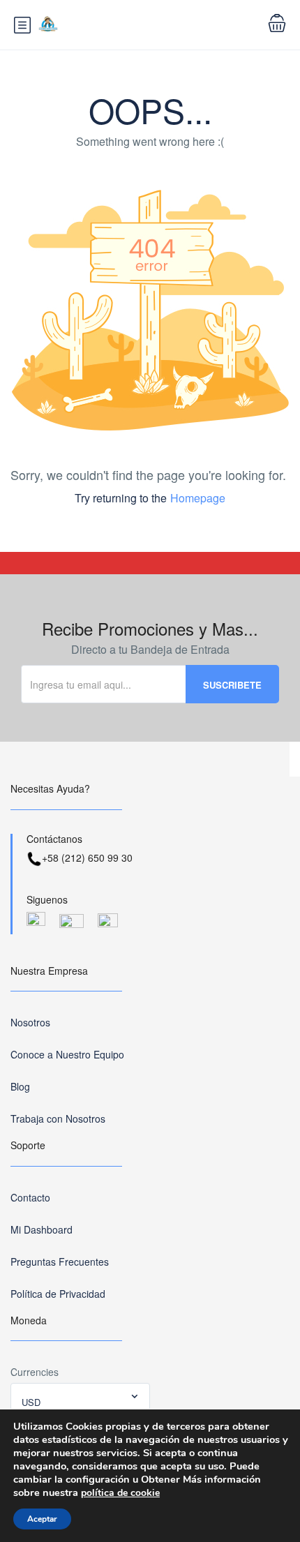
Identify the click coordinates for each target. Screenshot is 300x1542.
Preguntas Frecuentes (59, 1261)
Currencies (34, 1372)
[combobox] (80, 1397)
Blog (20, 1086)
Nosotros (30, 1022)
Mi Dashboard (41, 1229)
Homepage (197, 498)
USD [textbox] (31, 1402)
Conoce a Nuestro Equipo (67, 1054)
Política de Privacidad (57, 1294)
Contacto (30, 1197)
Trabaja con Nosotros (57, 1118)
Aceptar (42, 1519)
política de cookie (120, 1492)
